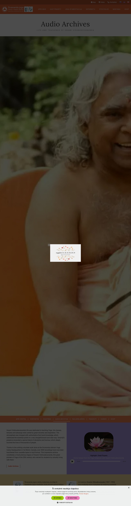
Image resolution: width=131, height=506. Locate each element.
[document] (65, 253)
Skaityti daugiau (84, 493)
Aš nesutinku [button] (72, 498)
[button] (65, 502)
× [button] (128, 488)
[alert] (65, 496)
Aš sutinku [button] (57, 498)
